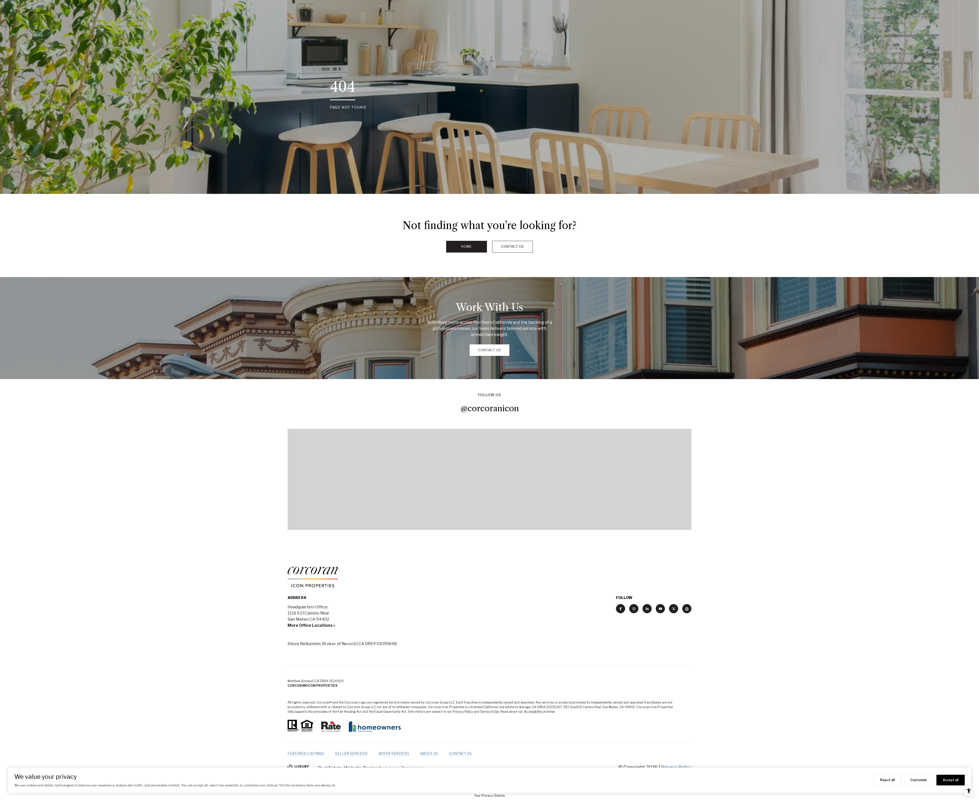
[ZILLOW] (686, 608)
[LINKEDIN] (647, 608)
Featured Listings (306, 753)
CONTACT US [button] (489, 350)
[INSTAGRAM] (633, 608)
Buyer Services (394, 753)
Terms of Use (489, 712)
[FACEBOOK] (620, 608)
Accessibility (533, 712)
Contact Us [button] (512, 246)
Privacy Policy (463, 712)
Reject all (887, 780)
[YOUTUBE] (660, 608)
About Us (429, 753)
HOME (466, 246)
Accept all (950, 780)
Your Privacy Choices (489, 795)
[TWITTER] (673, 608)
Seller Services (351, 753)
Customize (918, 780)
